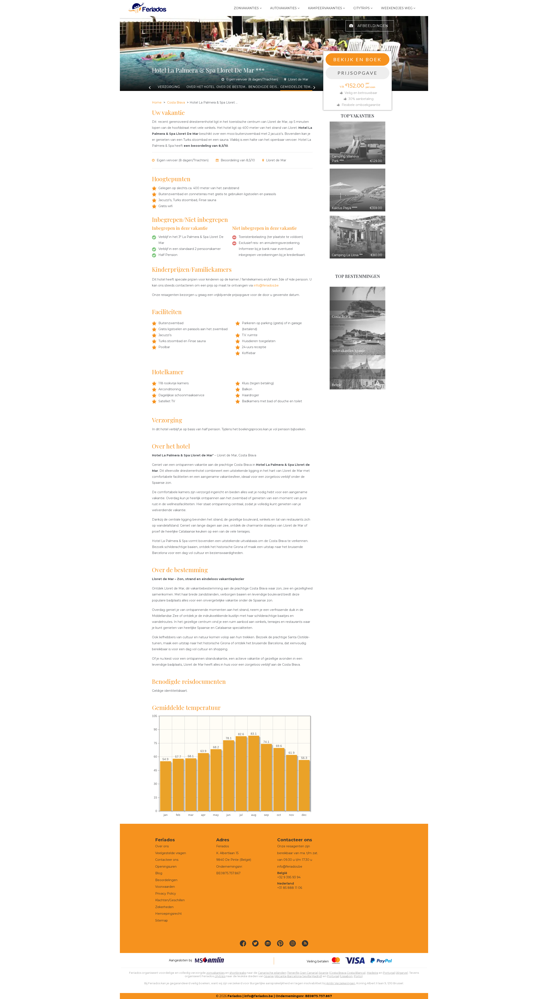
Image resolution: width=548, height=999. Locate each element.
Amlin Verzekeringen (340, 983)
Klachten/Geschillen (170, 900)
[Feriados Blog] (305, 943)
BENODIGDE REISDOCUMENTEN (264, 87)
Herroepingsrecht (168, 914)
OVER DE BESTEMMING (232, 87)
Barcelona (294, 976)
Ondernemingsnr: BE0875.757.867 (303, 996)
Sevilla (306, 976)
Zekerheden (164, 907)
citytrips (219, 976)
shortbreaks (237, 972)
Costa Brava (176, 102)
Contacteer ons (166, 860)
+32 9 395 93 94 (289, 877)
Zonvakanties (246, 8)
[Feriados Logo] (147, 8)
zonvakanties (215, 972)
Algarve (401, 972)
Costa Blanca (356, 972)
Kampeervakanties (325, 8)
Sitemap (161, 920)
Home (157, 102)
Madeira (372, 972)
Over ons (162, 846)
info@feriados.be (266, 285)
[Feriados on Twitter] (255, 943)
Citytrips (361, 8)
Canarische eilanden (272, 972)
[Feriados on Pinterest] (280, 943)
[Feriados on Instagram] (292, 943)
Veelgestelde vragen (170, 853)
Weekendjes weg (396, 8)
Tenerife (293, 972)
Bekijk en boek (357, 59)
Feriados (235, 996)
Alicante (281, 976)
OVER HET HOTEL (200, 87)
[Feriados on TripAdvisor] (268, 943)
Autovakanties (283, 8)
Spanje (323, 972)
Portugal (389, 972)
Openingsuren (166, 866)
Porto (358, 976)
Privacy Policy (165, 893)
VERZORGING (169, 87)
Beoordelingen (166, 880)
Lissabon (347, 976)
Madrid (316, 976)
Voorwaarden (165, 887)
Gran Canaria (308, 972)
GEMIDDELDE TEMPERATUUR (296, 87)
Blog (158, 873)
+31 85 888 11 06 (289, 888)
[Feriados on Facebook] (243, 943)
